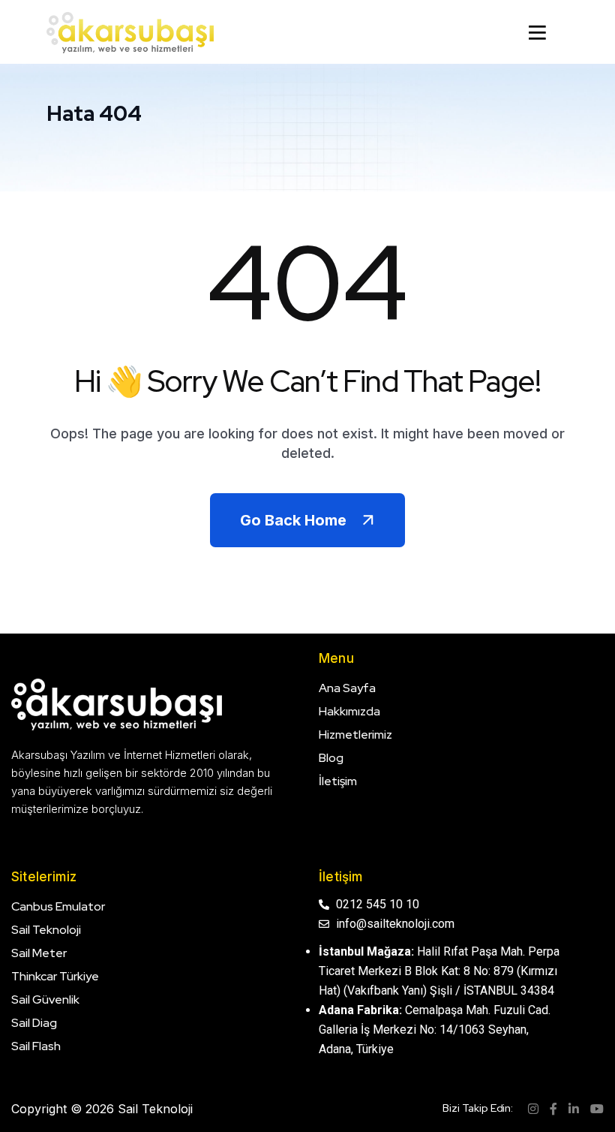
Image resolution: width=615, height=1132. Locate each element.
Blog (331, 758)
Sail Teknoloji (46, 930)
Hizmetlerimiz (355, 734)
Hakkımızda (349, 711)
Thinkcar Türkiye (55, 976)
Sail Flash (36, 1046)
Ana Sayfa (347, 688)
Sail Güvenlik (45, 999)
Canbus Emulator (58, 906)
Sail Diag (34, 1023)
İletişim (338, 781)
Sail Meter (39, 953)
